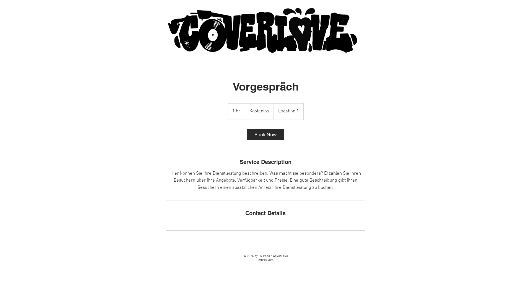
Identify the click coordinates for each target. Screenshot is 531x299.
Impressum (265, 260)
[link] (265, 134)
